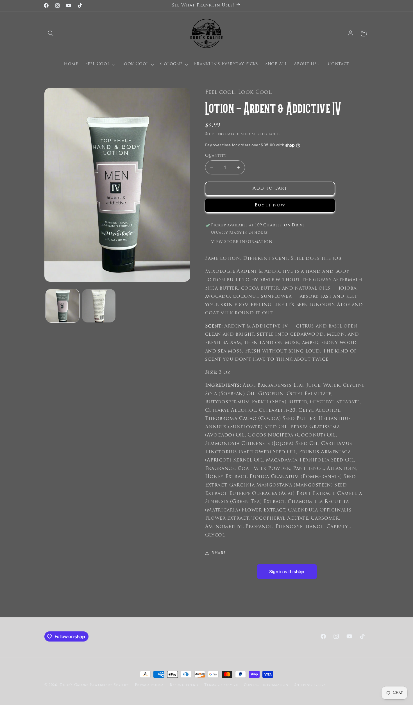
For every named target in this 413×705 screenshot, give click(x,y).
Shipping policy (310, 685)
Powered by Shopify (109, 685)
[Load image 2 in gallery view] (98, 305)
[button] (50, 33)
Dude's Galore (74, 685)
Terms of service (221, 685)
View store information (242, 242)
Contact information (266, 685)
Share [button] (219, 553)
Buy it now (270, 205)
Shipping (214, 134)
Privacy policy (149, 685)
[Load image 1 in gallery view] (62, 305)
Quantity (215, 156)
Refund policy (184, 685)
